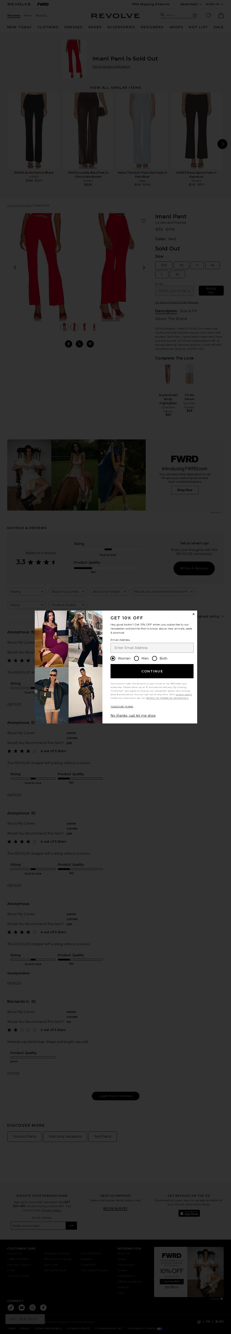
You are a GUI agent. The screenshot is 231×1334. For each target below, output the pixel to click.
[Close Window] (193, 614)
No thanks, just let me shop (133, 716)
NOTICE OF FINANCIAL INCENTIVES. (167, 698)
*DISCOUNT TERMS (122, 706)
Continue (152, 671)
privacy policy (184, 694)
